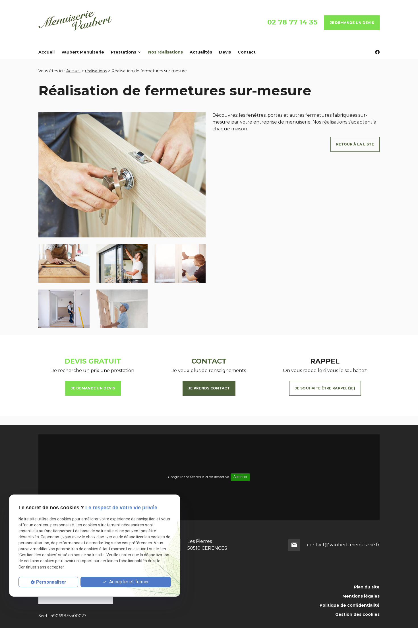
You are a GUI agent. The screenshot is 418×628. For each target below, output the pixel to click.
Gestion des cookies (357, 614)
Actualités (201, 52)
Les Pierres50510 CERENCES (207, 545)
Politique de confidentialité (350, 605)
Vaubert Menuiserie (82, 52)
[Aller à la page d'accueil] (75, 23)
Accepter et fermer (128, 581)
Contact (247, 52)
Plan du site (367, 587)
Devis (225, 52)
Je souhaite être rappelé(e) (325, 388)
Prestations (123, 52)
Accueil (46, 52)
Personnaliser (51, 582)
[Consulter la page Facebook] (377, 52)
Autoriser (240, 477)
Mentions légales (361, 596)
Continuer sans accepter (41, 567)
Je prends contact (209, 388)
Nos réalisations (165, 52)
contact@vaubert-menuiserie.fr (343, 544)
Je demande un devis (352, 22)
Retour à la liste (355, 144)
